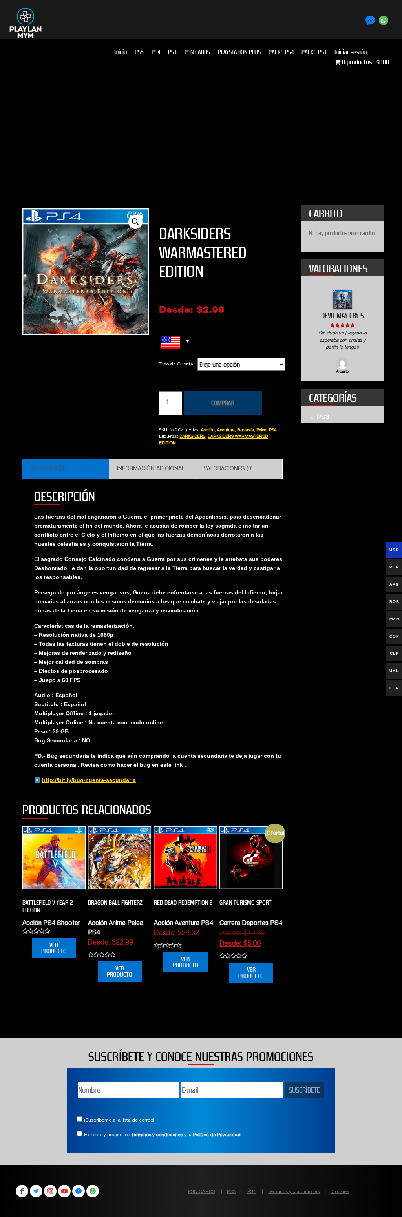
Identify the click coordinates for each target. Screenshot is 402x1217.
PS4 (156, 52)
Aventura (226, 430)
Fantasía (245, 430)
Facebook (22, 1191)
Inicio (120, 52)
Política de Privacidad (217, 1135)
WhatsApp (92, 1191)
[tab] (65, 469)
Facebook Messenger (78, 1191)
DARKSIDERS (192, 437)
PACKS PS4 (281, 52)
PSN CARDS (197, 52)
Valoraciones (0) (228, 469)
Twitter (36, 1191)
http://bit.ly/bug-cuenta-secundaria (89, 780)
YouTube (64, 1191)
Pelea (261, 430)
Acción (208, 430)
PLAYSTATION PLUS (239, 52)
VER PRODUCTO (54, 948)
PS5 (139, 52)
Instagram (50, 1191)
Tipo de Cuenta (176, 364)
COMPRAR (222, 403)
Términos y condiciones (157, 1135)
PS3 (172, 52)
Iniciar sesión (350, 52)
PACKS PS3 (314, 52)
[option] (342, 332)
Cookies (340, 1192)
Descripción (48, 469)
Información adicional (151, 469)
